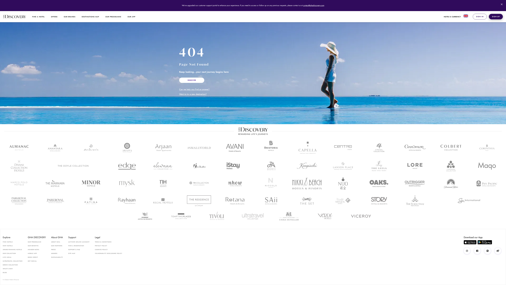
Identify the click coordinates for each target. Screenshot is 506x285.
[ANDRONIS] (91, 147)
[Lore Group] (415, 166)
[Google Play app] (485, 242)
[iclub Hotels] (199, 166)
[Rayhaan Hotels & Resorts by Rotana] (127, 201)
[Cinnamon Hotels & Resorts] (415, 148)
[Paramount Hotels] (451, 183)
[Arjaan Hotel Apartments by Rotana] (163, 148)
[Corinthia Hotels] (487, 147)
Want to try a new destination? (193, 94)
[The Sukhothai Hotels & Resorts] (415, 201)
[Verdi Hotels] (325, 216)
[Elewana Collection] (163, 165)
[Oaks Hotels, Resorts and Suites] (379, 183)
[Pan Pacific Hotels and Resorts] (487, 183)
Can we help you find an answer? (194, 89)
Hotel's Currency (452, 17)
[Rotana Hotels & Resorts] (235, 200)
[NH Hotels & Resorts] (163, 183)
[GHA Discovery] (14, 16)
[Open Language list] (465, 16)
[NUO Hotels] (343, 183)
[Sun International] (469, 201)
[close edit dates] (501, 4)
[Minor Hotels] (91, 183)
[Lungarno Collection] (451, 166)
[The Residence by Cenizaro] (199, 201)
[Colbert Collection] (451, 147)
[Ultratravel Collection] (253, 216)
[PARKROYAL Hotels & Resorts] (55, 201)
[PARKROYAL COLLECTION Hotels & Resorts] (19, 200)
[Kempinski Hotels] (307, 166)
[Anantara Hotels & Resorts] (55, 147)
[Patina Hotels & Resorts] (91, 200)
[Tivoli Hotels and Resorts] (217, 216)
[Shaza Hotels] (343, 201)
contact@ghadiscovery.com (313, 5)
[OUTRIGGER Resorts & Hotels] (415, 183)
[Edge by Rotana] (127, 166)
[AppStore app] (470, 242)
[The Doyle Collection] (73, 166)
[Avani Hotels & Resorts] (235, 148)
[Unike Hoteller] (289, 216)
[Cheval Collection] (379, 147)
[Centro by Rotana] (343, 147)
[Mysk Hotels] (127, 183)
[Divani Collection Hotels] (19, 165)
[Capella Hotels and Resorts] (307, 147)
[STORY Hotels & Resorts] (379, 200)
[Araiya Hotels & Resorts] (127, 147)
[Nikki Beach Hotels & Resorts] (307, 183)
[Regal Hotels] (163, 201)
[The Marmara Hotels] (55, 183)
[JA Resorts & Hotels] (271, 166)
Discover (192, 80)
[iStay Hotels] (235, 166)
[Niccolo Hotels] (271, 183)
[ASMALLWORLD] (199, 147)
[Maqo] (487, 166)
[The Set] (307, 200)
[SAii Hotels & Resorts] (271, 201)
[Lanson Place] (343, 166)
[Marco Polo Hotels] (19, 183)
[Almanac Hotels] (19, 147)
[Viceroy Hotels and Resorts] (361, 216)
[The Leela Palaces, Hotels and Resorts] (379, 166)
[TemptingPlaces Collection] (181, 216)
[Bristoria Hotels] (271, 148)
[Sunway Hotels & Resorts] (145, 216)
